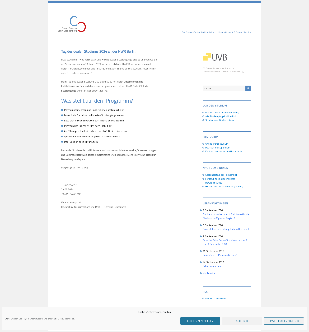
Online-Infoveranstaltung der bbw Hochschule (226, 229)
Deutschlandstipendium (217, 147)
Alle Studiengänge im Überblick (221, 116)
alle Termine (209, 273)
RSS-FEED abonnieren (215, 298)
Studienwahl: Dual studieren (219, 120)
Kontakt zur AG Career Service (234, 32)
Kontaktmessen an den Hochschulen (224, 151)
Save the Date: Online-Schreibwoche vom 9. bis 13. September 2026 (225, 242)
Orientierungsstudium (216, 144)
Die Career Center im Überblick (198, 32)
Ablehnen (242, 321)
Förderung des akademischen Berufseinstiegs (220, 180)
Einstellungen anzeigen (284, 321)
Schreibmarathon (212, 266)
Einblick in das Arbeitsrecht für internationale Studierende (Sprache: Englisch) (226, 216)
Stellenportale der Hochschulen (221, 175)
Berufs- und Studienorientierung (222, 112)
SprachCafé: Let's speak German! (220, 255)
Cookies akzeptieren (200, 321)
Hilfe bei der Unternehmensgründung (224, 186)
